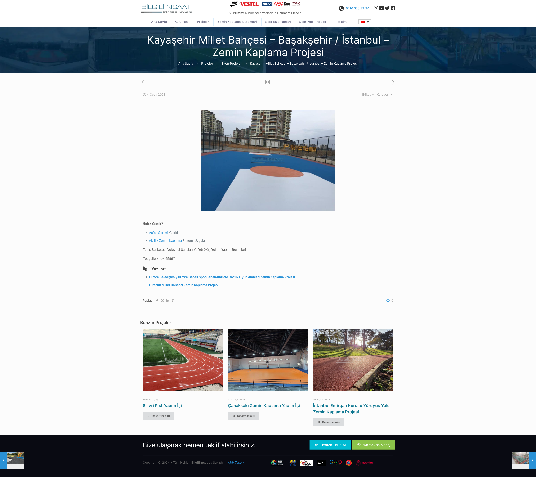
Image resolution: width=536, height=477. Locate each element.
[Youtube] (381, 8)
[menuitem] (364, 21)
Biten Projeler (231, 64)
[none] (364, 21)
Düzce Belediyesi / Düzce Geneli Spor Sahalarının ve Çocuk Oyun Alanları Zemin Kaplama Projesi (222, 277)
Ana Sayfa (185, 64)
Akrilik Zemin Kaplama (165, 241)
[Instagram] (375, 8)
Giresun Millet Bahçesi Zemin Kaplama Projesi (183, 285)
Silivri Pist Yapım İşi (162, 405)
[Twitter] (387, 8)
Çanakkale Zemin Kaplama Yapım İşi (264, 405)
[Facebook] (393, 8)
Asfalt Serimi (158, 233)
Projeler (207, 64)
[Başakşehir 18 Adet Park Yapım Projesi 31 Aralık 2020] (12, 460)
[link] (166, 8)
